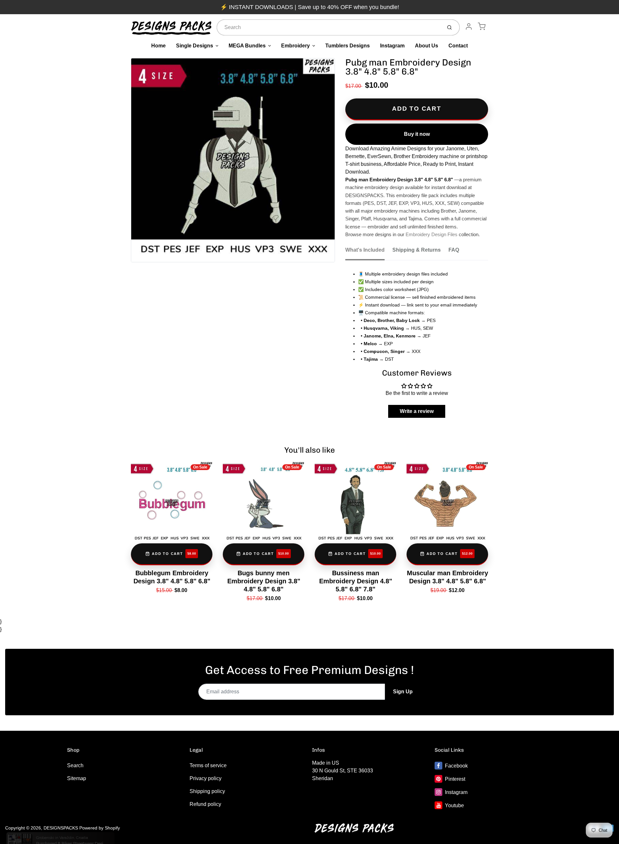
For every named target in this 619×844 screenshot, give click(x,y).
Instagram (392, 45)
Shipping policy (207, 791)
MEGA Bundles (247, 45)
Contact (458, 45)
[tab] (368, 252)
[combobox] (329, 27)
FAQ (453, 250)
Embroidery (295, 45)
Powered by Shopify (99, 827)
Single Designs (194, 45)
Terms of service (208, 765)
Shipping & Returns (416, 250)
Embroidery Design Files (431, 234)
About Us (426, 45)
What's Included (365, 250)
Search (75, 765)
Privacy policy (205, 778)
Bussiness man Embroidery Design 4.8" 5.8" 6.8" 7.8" (355, 581)
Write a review (417, 411)
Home (158, 45)
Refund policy (205, 804)
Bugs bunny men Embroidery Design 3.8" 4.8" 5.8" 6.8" (263, 581)
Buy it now (417, 134)
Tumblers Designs (347, 45)
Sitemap (76, 778)
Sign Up (403, 691)
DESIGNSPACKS (61, 827)
